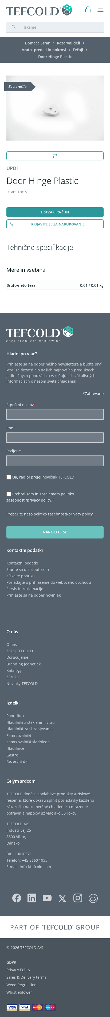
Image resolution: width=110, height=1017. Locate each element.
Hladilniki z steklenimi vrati (30, 722)
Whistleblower (19, 992)
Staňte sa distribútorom (27, 569)
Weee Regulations (22, 984)
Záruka (12, 676)
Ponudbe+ (15, 715)
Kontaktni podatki (22, 563)
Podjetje (14, 450)
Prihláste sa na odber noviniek (33, 595)
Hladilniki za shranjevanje (29, 728)
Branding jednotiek (23, 663)
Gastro (12, 755)
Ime (10, 427)
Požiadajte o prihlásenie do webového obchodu (48, 582)
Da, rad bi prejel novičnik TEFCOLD (44, 477)
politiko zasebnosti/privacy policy (63, 514)
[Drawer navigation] (100, 10)
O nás (11, 644)
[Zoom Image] (55, 108)
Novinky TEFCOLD (22, 683)
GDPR (11, 962)
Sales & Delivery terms (26, 977)
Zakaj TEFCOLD (19, 650)
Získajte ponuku (20, 575)
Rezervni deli (18, 761)
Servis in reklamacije (24, 588)
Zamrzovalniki (18, 735)
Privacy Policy (18, 969)
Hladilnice (15, 748)
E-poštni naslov (21, 404)
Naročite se (55, 531)
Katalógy (14, 670)
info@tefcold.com (35, 866)
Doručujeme (17, 657)
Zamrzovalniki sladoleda (28, 741)
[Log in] (88, 10)
